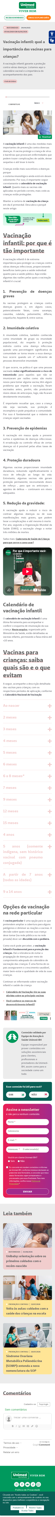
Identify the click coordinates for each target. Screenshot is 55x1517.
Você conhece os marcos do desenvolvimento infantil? (21, 1002)
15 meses (10, 822)
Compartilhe (14, 104)
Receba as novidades (15, 18)
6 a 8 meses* (14, 776)
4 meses (10, 740)
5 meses (10, 752)
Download (46, 137)
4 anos (8, 834)
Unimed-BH (27, 5)
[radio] (11, 1161)
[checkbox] (27, 1161)
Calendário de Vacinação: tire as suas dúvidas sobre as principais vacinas (26, 993)
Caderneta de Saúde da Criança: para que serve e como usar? (26, 540)
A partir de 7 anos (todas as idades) (23, 877)
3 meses (9, 729)
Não (34, 1094)
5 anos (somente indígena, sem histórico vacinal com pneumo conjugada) (23, 854)
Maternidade (12, 28)
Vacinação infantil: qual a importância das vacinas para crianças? (27, 49)
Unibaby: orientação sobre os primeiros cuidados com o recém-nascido (26, 1261)
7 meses (9, 787)
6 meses (10, 764)
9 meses (10, 799)
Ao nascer (11, 705)
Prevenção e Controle (18, 1304)
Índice (37, 103)
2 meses (10, 717)
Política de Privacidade (27, 1489)
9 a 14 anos (12, 891)
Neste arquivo (19, 629)
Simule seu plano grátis (38, 18)
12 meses (10, 811)
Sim (11, 1094)
